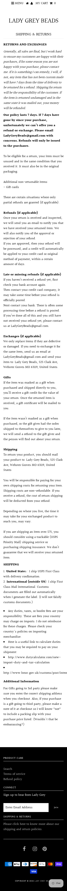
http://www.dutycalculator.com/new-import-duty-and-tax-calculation (32, 660)
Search (7, 769)
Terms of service (14, 774)
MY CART (46, 3)
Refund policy (12, 779)
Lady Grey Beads (33, 21)
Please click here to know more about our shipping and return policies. (31, 826)
